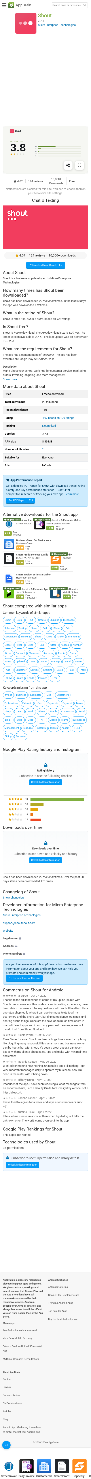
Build (45, 628)
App (8, 670)
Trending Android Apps (60, 1303)
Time (44, 661)
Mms (8, 661)
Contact (7, 1379)
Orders (42, 620)
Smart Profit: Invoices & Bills (32, 555)
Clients (54, 728)
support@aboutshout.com (19, 923)
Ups (42, 645)
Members (34, 653)
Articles (7, 1411)
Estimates (36, 695)
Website (8, 930)
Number (77, 645)
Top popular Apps (57, 1311)
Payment (67, 703)
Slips (30, 645)
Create (19, 678)
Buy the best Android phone (63, 1319)
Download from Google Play (46, 265)
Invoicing (47, 670)
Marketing (74, 636)
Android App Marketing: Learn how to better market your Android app (22, 1429)
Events (61, 653)
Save (34, 628)
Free (55, 678)
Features (28, 728)
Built (19, 719)
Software (21, 736)
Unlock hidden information (45, 782)
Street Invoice (24, 520)
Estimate (27, 703)
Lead (19, 711)
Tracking (25, 636)
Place (56, 628)
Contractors (67, 711)
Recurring (49, 653)
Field (77, 728)
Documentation (11, 1395)
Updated (20, 661)
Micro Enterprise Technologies (22, 915)
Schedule (9, 628)
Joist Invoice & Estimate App (32, 589)
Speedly (79, 1476)
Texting (23, 628)
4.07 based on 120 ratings (58, 417)
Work (31, 711)
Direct (8, 645)
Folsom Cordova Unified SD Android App (22, 1348)
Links (49, 636)
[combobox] (67, 5)
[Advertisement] (45, 80)
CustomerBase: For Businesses (33, 540)
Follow (8, 678)
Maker (79, 703)
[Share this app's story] (68, 165)
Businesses (78, 719)
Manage (55, 661)
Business (21, 695)
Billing (8, 736)
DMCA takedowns (12, 1403)
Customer (21, 670)
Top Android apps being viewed (20, 1330)
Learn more (72, 494)
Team (32, 661)
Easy (8, 711)
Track (82, 670)
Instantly (41, 728)
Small (82, 711)
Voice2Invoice (70, 589)
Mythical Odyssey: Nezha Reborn (21, 1359)
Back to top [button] (82, 1447)
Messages (69, 620)
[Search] (84, 5)
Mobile (53, 719)
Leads (30, 678)
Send (67, 661)
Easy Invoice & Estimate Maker (63, 520)
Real (19, 645)
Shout (8, 620)
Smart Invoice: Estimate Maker (33, 574)
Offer (53, 645)
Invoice (8, 695)
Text (30, 620)
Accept (65, 728)
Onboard (20, 653)
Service (34, 670)
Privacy (7, 1387)
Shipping (54, 620)
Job (49, 695)
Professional (11, 703)
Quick (73, 653)
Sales (60, 670)
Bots (19, 620)
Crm (40, 703)
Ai (42, 719)
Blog (5, 1419)
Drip (68, 628)
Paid (71, 670)
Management (11, 728)
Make (60, 636)
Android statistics (58, 1287)
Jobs (30, 719)
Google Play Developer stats (63, 1295)
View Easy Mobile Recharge (18, 1338)
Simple (53, 711)
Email (8, 719)
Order (8, 653)
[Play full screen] (79, 165)
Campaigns (10, 636)
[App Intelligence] (6, 1445)
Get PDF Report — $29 (21, 500)
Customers (63, 695)
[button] (45, 938)
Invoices (42, 678)
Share (38, 636)
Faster (78, 661)
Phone (41, 711)
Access (65, 645)
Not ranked (49, 425)
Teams (64, 719)
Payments (53, 703)
